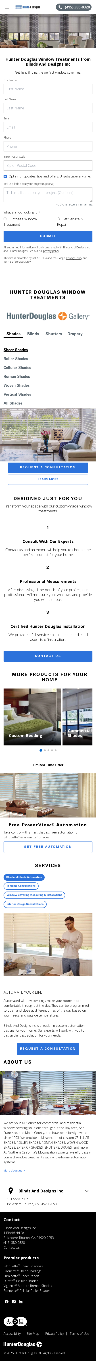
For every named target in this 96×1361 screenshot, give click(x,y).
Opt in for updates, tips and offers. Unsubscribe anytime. (50, 176)
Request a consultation (48, 1049)
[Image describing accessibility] (15, 1321)
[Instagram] (14, 1302)
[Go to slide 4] (52, 750)
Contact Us (48, 656)
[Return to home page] (27, 7)
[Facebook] (7, 1302)
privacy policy (51, 251)
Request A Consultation (48, 467)
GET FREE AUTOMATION (48, 847)
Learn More (48, 479)
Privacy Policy (74, 258)
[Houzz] (21, 1302)
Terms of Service (14, 262)
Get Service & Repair (70, 222)
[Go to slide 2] (45, 750)
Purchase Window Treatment (20, 222)
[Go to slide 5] (55, 750)
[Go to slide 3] (48, 750)
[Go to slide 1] (41, 750)
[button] (7, 7)
